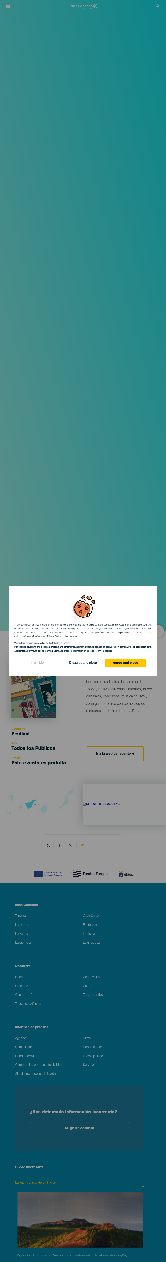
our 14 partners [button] (51, 625)
